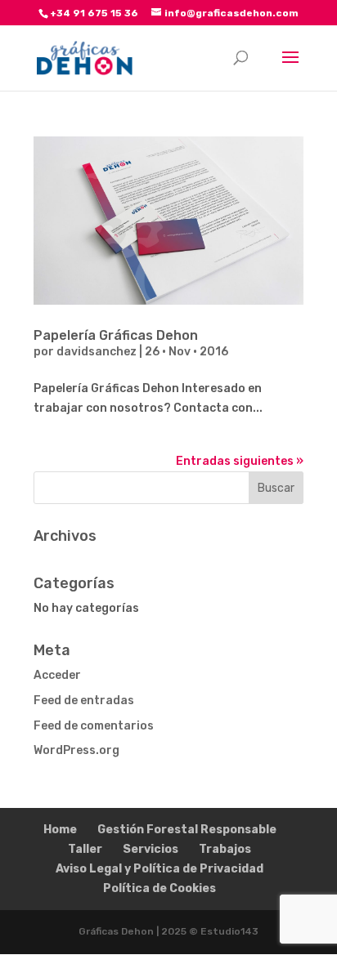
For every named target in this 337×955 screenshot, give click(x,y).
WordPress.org (76, 750)
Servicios (150, 849)
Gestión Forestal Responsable (186, 830)
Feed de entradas (84, 700)
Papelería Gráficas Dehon (116, 335)
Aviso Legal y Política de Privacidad (159, 869)
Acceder (57, 675)
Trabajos (225, 849)
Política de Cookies (159, 888)
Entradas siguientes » (239, 461)
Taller (85, 849)
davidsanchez (96, 352)
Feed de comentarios (94, 726)
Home (60, 830)
